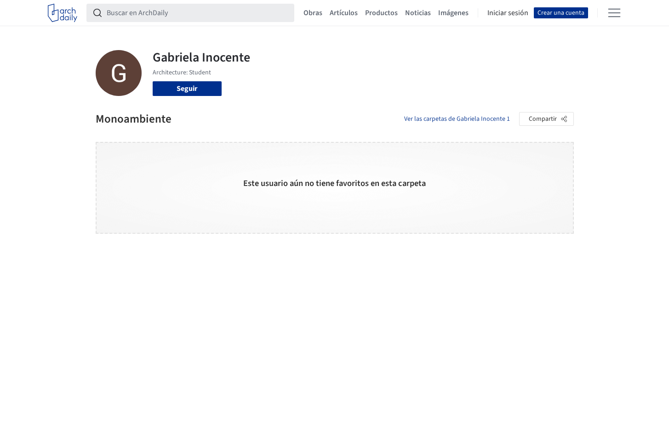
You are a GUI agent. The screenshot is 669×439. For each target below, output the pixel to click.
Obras (312, 13)
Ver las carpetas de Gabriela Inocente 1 (457, 119)
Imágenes (453, 13)
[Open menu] (614, 13)
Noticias (418, 13)
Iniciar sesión (507, 13)
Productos (381, 13)
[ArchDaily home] (62, 13)
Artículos (344, 13)
